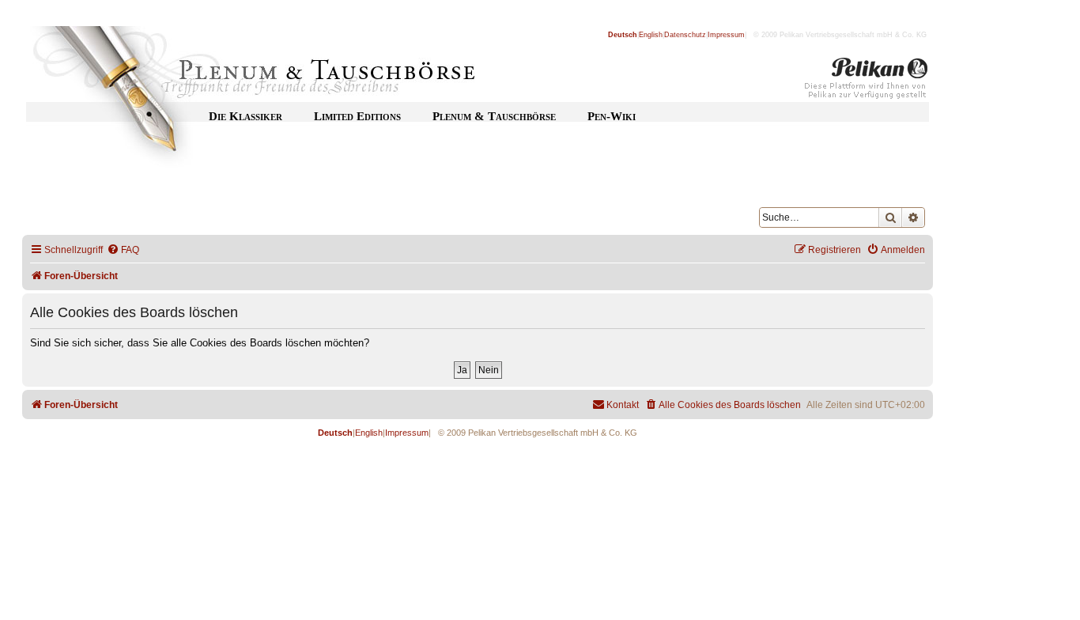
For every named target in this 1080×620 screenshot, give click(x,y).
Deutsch (622, 35)
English (651, 35)
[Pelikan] (866, 81)
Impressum (726, 35)
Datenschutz (685, 35)
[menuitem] (123, 250)
